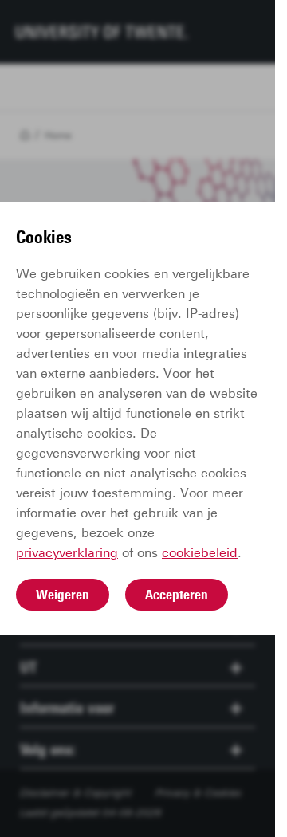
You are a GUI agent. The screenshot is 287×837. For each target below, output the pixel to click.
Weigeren (62, 595)
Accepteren (176, 595)
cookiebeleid (200, 552)
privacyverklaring (67, 552)
